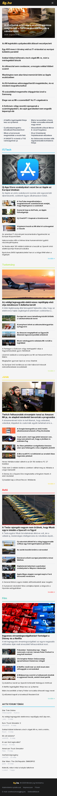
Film (4, 598)
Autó (5, 489)
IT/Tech (6, 149)
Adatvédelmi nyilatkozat (11, 787)
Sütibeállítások (33, 792)
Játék (5, 377)
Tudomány (8, 264)
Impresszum (28, 787)
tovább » (51, 259)
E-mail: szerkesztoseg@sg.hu (14, 792)
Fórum (37, 787)
